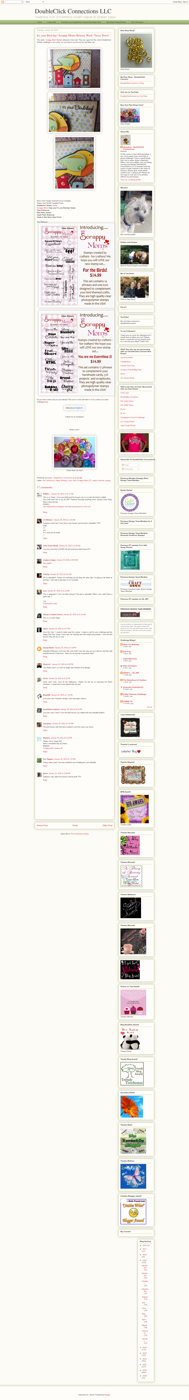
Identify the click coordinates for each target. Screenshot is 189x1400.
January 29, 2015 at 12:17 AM (62, 494)
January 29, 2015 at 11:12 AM (58, 591)
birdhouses (51, 480)
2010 (145, 1370)
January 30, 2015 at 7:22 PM (65, 759)
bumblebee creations (51, 709)
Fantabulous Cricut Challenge (132, 417)
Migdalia (46, 738)
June (144, 1308)
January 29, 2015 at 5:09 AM (69, 546)
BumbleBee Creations (129, 397)
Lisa (44, 591)
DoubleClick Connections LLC (73, 11)
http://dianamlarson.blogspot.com (55, 507)
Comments (128, 469)
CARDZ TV (127, 701)
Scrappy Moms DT (84, 480)
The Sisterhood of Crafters (134, 680)
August (145, 1297)
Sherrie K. (47, 664)
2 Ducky (46, 574)
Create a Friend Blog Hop (130, 370)
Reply (45, 512)
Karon (45, 773)
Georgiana (47, 724)
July (143, 1302)
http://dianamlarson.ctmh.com (79, 507)
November (145, 1274)
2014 (145, 1347)
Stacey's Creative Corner (52, 614)
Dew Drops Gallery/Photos (116, 22)
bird (44, 480)
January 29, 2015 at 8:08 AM (67, 560)
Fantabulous (125, 362)
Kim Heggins (48, 759)
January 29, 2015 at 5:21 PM (59, 678)
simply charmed (98, 480)
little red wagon (130, 666)
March (144, 1325)
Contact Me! (51, 22)
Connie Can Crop (127, 366)
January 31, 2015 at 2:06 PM (59, 773)
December (145, 1267)
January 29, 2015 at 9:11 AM (60, 574)
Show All (149, 707)
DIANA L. (46, 494)
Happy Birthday (61, 480)
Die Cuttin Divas (126, 401)
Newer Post (42, 825)
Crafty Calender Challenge (134, 694)
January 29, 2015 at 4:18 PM (65, 648)
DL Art (122, 409)
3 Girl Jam (124, 393)
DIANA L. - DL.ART (131, 673)
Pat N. (45, 678)
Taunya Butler (48, 648)
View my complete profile (130, 180)
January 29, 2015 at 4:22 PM (62, 664)
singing (107, 480)
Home (40, 22)
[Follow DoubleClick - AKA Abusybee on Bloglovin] (74, 410)
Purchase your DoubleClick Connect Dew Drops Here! (81, 22)
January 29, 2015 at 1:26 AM (64, 520)
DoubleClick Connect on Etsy (132, 83)
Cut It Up (127, 651)
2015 (145, 1260)
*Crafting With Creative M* (53, 748)
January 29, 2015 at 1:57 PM (59, 629)
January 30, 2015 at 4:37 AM (63, 724)
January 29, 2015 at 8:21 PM (71, 709)
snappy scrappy (49, 560)
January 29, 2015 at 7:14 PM (62, 695)
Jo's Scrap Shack (127, 378)
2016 (145, 1255)
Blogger (107, 1395)
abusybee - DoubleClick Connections (59, 478)
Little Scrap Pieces (128, 425)
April (144, 1319)
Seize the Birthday (131, 644)
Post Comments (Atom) (80, 834)
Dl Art (122, 374)
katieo (45, 629)
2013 (145, 1353)
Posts (126, 465)
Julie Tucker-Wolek (50, 546)
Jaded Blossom (130, 659)
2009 (145, 1376)
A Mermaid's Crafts (50, 604)
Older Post (107, 825)
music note (72, 480)
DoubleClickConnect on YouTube (133, 96)
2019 (145, 1245)
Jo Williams (48, 520)
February (145, 1332)
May (143, 1314)
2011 (144, 1364)
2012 (145, 1359)
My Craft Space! (137, 22)
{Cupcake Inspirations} (133, 687)
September (145, 1290)
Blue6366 (46, 695)
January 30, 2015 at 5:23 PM (61, 738)
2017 (145, 1249)
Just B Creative (126, 357)
